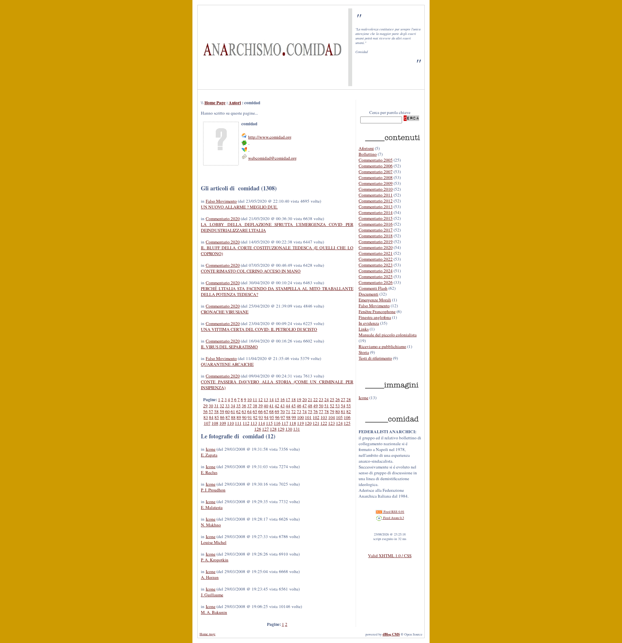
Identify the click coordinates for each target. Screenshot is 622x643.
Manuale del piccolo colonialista (388, 335)
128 (273, 429)
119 (300, 423)
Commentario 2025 (376, 276)
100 (300, 417)
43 (282, 406)
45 (293, 406)
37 (249, 406)
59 (222, 411)
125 (347, 423)
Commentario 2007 (376, 172)
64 (249, 411)
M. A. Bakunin (214, 612)
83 (205, 417)
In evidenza (369, 323)
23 (321, 399)
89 (238, 417)
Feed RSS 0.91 (393, 511)
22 (315, 399)
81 (343, 411)
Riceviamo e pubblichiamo (382, 346)
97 (283, 417)
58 (216, 411)
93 (261, 417)
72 (293, 411)
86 (222, 417)
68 (271, 411)
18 (293, 399)
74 (304, 411)
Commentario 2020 (223, 218)
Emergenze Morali (375, 300)
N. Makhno (211, 525)
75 (310, 411)
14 (271, 399)
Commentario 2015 (376, 218)
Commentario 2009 (376, 183)
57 (211, 411)
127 (265, 429)
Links (364, 329)
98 (288, 417)
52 (332, 406)
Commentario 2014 (376, 212)
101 (308, 417)
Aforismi (366, 148)
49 (315, 406)
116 (277, 423)
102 (316, 417)
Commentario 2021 (376, 253)
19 (299, 399)
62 (238, 411)
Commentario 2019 (376, 241)
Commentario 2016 (376, 224)
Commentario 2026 (376, 282)
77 (321, 411)
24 (326, 399)
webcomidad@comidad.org (272, 158)
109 (222, 423)
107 (207, 423)
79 (332, 411)
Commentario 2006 (376, 166)
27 (343, 399)
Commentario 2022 (376, 259)
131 (296, 429)
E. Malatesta (212, 507)
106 (347, 417)
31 (216, 406)
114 (261, 423)
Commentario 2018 (376, 236)
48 (310, 406)
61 (233, 411)
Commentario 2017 (376, 230)
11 (255, 399)
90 (244, 417)
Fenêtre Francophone (377, 311)
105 (339, 417)
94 (266, 417)
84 (211, 417)
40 (266, 406)
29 (205, 406)
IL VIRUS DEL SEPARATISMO (229, 347)
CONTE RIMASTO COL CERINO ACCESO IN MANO (251, 271)
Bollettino (368, 154)
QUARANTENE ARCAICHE (227, 364)
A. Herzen (210, 577)
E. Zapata (209, 455)
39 (260, 406)
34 (233, 406)
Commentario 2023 (376, 265)
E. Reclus (209, 472)
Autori (235, 102)
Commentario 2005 (376, 160)
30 (211, 406)
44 (288, 406)
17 (288, 399)
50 (321, 406)
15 (277, 399)
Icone (210, 449)
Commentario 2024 (376, 271)
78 (326, 411)
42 (277, 406)
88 (233, 417)
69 (277, 411)
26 (337, 399)
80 (337, 411)
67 (266, 411)
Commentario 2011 (376, 195)
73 (299, 411)
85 (216, 417)
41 (271, 406)
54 (343, 406)
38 (255, 406)
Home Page (214, 102)
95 (272, 417)
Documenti (368, 294)
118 (292, 423)
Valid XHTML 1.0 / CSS (389, 555)
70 (282, 411)
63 (244, 411)
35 (238, 406)
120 (308, 423)
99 (294, 417)
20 (304, 399)
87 (227, 417)
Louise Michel (213, 542)
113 (253, 423)
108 (215, 423)
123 (331, 423)
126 (257, 429)
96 (277, 417)
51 (326, 406)
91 (250, 417)
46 (299, 406)
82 (348, 411)
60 (227, 411)
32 (222, 406)
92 (255, 417)
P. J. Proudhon (213, 490)
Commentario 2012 (376, 201)
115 (269, 423)
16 (282, 399)
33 (227, 406)
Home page (207, 634)
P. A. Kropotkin (214, 560)
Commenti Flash (373, 288)
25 (332, 399)
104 (331, 417)
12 (260, 399)
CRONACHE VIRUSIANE (224, 312)
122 (323, 423)
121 (316, 423)
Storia (364, 352)
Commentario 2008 (376, 177)
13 (266, 399)
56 (205, 411)
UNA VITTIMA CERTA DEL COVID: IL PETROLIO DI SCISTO (259, 329)
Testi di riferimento (375, 358)
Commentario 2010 (376, 189)
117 (285, 423)
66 (260, 411)
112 (246, 423)
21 (310, 399)
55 (348, 406)
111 (238, 423)
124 (339, 423)
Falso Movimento (221, 201)
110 (230, 423)
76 (315, 411)
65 (255, 411)
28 (348, 399)
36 (244, 406)
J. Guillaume (212, 595)
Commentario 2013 (376, 206)
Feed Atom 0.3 (393, 517)
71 (288, 411)
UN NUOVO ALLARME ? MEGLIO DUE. (239, 207)
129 (281, 429)
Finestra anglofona (375, 317)
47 (304, 406)
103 (323, 417)
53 (337, 406)
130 (288, 429)
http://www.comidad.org (270, 137)
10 (249, 399)
